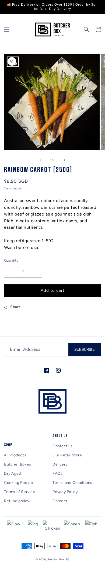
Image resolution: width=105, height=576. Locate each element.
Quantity (11, 260)
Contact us (62, 446)
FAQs (57, 473)
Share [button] (15, 307)
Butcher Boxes (17, 464)
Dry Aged (12, 473)
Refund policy (16, 501)
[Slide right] (64, 160)
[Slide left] (41, 160)
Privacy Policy (65, 492)
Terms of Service (19, 492)
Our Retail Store (67, 455)
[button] (7, 29)
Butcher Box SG (58, 559)
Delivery (60, 464)
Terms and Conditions (72, 482)
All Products (15, 455)
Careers (59, 501)
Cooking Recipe (18, 482)
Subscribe (84, 350)
